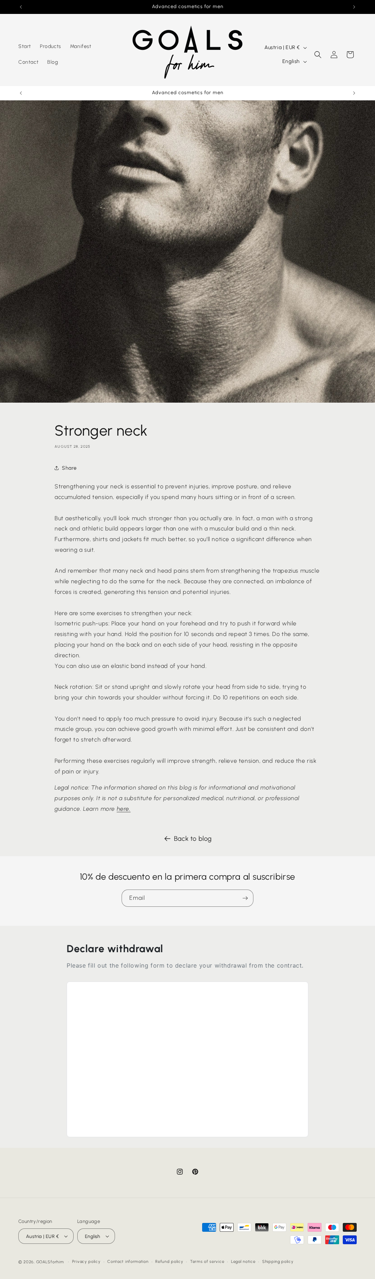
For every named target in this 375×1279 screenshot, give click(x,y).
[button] (318, 55)
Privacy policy (86, 1261)
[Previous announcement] (21, 7)
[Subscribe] (245, 898)
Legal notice (243, 1261)
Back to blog (193, 839)
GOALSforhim (50, 1262)
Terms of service (207, 1261)
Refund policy (169, 1261)
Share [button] (69, 468)
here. (124, 808)
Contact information (127, 1261)
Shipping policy (278, 1261)
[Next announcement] (354, 7)
